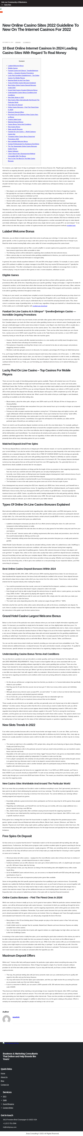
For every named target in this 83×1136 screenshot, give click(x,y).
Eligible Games (13, 68)
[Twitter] (8, 1063)
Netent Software (13, 151)
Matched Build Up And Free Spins (19, 80)
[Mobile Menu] (1, 12)
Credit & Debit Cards (14, 119)
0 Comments (26, 42)
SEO (4, 1096)
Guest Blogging (8, 1104)
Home (3, 1073)
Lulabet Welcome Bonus (16, 65)
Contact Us (5, 1085)
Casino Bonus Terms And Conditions (19, 124)
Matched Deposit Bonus (15, 122)
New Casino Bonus (14, 127)
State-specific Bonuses (15, 129)
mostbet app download (40, 306)
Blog (2, 1081)
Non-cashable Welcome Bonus (18, 141)
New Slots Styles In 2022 (16, 97)
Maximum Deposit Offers (16, 112)
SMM (5, 1100)
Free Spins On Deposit (15, 105)
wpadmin (18, 42)
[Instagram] (12, 1063)
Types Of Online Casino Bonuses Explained (22, 83)
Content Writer (8, 1108)
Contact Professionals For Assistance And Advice (23, 144)
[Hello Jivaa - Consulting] (7, 9)
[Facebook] (4, 1063)
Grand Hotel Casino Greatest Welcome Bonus (22, 90)
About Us (4, 1077)
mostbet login (71, 225)
